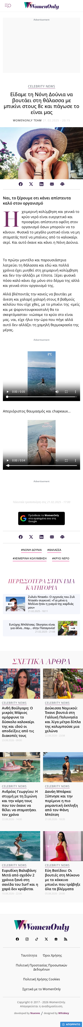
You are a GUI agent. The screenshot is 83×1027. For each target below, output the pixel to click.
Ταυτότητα (29, 955)
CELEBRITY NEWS (41, 86)
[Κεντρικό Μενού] (8, 6)
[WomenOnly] (41, 6)
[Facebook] (20, 184)
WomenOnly (41, 926)
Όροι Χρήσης (52, 955)
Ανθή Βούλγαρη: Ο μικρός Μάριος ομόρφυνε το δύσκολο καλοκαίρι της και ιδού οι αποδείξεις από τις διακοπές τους (18, 722)
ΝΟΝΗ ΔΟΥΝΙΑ (32, 550)
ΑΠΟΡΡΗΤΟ (73, 1024)
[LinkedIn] (41, 184)
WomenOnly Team (27, 120)
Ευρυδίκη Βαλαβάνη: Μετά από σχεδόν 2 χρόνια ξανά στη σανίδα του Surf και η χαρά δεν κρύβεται (20, 879)
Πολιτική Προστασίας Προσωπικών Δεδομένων (41, 967)
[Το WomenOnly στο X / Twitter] (46, 939)
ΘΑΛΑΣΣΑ (55, 550)
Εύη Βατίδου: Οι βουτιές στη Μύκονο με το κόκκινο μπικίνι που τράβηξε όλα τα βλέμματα (62, 879)
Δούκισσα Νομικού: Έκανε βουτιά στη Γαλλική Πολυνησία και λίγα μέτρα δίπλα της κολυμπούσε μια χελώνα (63, 719)
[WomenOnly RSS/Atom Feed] (65, 939)
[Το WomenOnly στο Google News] (56, 939)
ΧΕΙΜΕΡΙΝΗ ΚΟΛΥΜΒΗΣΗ (30, 558)
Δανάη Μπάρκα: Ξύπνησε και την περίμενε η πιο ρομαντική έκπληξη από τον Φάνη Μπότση (61, 803)
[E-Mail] (52, 184)
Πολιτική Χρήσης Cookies (41, 979)
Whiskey (63, 1013)
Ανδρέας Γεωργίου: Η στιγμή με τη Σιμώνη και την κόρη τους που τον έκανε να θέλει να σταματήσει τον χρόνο (20, 803)
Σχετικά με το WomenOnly (41, 989)
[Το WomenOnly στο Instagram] (27, 939)
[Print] (62, 184)
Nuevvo (35, 1013)
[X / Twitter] (31, 184)
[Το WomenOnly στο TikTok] (36, 939)
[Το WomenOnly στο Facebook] (17, 939)
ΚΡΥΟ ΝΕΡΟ (61, 558)
